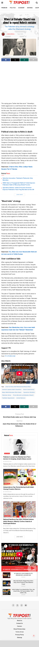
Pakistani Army (6, 395)
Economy (21, 8)
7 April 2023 (20, 34)
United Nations (21, 398)
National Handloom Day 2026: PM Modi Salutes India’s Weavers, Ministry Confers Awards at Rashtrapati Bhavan (18, 521)
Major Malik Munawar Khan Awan (11, 392)
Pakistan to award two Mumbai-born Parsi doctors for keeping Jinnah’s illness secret (17, 458)
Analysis (7, 483)
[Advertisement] (19, 82)
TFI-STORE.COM (10, 356)
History (7, 453)
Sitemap (19, 638)
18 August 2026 (7, 461)
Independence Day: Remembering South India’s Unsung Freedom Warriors (18, 488)
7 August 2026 (7, 526)
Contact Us (19, 623)
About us (19, 621)
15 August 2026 (7, 491)
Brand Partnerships (19, 629)
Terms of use (20, 632)
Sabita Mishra (10, 34)
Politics (13, 8)
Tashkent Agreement (8, 398)
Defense (30, 8)
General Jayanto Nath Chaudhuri (11, 389)
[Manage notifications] (33, 635)
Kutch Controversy (28, 389)
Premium (4, 8)
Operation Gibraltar (29, 392)
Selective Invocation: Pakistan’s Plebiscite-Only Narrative (18, 179)
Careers (19, 626)
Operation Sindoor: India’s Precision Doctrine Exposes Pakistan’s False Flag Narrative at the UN (18, 189)
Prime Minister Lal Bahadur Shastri (23, 395)
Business (7, 516)
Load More (19, 194)
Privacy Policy (19, 635)
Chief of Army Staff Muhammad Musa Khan (18, 387)
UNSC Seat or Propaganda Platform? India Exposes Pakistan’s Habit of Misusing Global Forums (19, 184)
